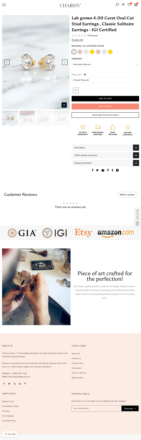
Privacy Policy (78, 363)
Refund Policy (8, 401)
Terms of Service (79, 373)
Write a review (127, 194)
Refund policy (77, 377)
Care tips (6, 411)
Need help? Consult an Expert (105, 115)
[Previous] (7, 62)
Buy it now (105, 106)
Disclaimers (77, 368)
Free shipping (8, 416)
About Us (76, 353)
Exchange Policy (9, 420)
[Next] (64, 62)
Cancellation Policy (10, 406)
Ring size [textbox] (83, 74)
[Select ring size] (85, 75)
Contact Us (76, 358)
